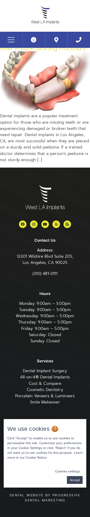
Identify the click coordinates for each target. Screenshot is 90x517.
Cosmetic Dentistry (45, 390)
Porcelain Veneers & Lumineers (45, 396)
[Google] (67, 224)
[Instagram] (34, 224)
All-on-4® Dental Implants (45, 377)
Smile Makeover (45, 402)
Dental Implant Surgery (45, 371)
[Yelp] (56, 224)
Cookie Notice (36, 457)
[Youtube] (45, 224)
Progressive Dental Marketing (52, 498)
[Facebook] (23, 224)
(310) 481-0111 (45, 274)
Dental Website (27, 495)
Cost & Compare (45, 383)
